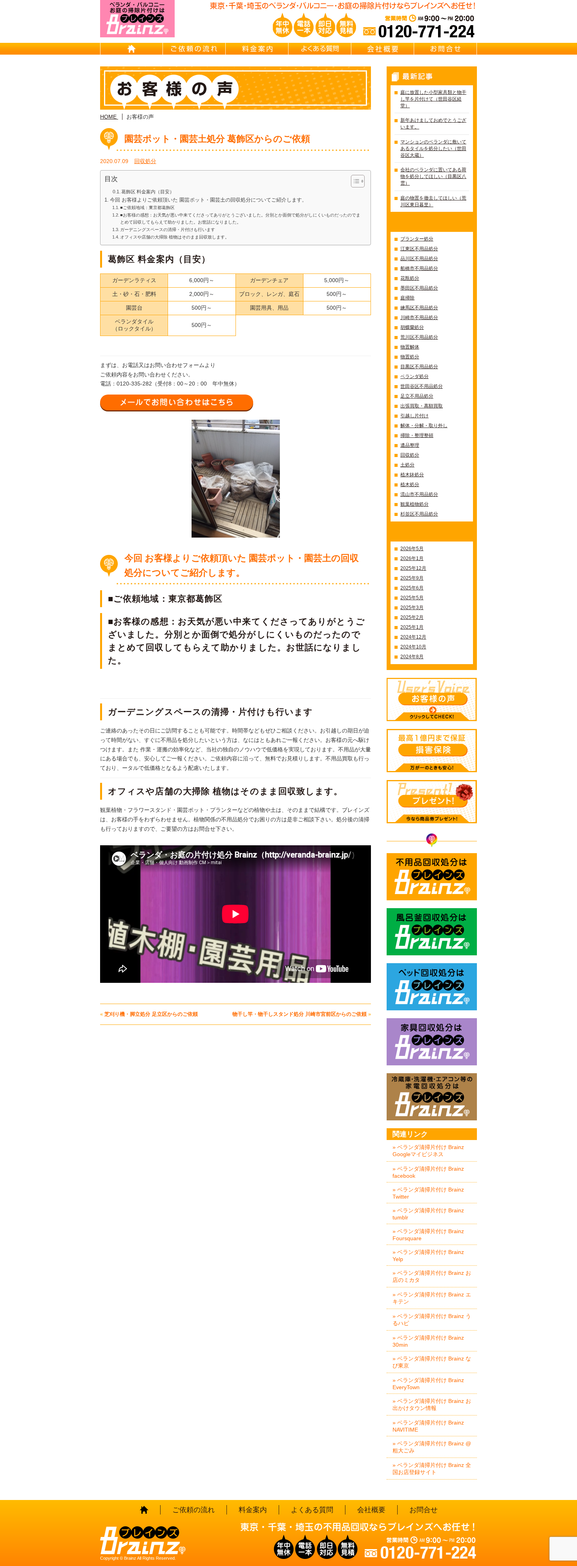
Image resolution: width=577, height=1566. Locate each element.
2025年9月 (412, 578)
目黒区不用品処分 (419, 366)
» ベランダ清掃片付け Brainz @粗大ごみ (432, 1447)
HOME (131, 49)
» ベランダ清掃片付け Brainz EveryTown (428, 1383)
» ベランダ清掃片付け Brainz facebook (428, 1172)
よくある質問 (319, 49)
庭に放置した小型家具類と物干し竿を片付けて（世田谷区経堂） (433, 99)
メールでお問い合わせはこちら (176, 402)
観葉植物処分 (414, 504)
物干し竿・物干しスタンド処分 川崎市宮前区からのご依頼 (299, 1014)
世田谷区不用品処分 (421, 386)
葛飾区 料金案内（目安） (147, 192)
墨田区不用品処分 (419, 288)
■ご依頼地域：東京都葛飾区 (147, 207)
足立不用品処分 (416, 396)
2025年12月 (413, 568)
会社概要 (382, 49)
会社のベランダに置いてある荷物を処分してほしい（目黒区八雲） (433, 176)
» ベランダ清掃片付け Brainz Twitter (428, 1193)
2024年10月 (413, 647)
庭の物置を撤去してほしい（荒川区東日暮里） (433, 201)
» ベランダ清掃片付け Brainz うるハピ (432, 1319)
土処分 (407, 465)
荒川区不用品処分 (419, 337)
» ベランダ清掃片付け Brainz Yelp (428, 1255)
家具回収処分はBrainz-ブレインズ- (432, 1041)
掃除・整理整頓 (416, 435)
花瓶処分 (409, 278)
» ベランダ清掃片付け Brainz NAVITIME (428, 1426)
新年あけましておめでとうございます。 (433, 123)
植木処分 (409, 484)
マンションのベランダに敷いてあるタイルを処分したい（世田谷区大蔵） (433, 148)
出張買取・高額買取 (421, 406)
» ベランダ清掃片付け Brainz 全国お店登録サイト (432, 1468)
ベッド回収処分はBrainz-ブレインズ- (432, 986)
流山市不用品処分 (419, 494)
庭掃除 (407, 298)
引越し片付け (414, 416)
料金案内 (257, 49)
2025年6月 (412, 588)
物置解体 (409, 347)
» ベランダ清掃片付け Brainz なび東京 (432, 1362)
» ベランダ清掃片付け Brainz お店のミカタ (432, 1276)
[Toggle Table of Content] (354, 181)
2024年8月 (412, 656)
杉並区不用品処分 (419, 514)
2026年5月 (412, 548)
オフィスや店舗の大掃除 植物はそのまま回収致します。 (174, 237)
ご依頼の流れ (194, 49)
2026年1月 (412, 558)
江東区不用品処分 (419, 249)
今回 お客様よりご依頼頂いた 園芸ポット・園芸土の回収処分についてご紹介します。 (208, 200)
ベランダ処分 (414, 376)
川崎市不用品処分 (419, 317)
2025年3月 (412, 607)
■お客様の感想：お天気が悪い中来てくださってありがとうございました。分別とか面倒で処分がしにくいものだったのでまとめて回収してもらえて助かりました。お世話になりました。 (240, 218)
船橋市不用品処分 (419, 268)
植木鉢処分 (412, 474)
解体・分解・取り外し (423, 425)
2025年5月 (412, 597)
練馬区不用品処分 (419, 307)
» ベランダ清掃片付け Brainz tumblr (428, 1214)
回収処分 (145, 161)
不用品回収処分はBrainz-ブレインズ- (432, 876)
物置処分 (409, 357)
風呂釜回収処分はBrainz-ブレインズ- (432, 931)
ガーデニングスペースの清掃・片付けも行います (167, 229)
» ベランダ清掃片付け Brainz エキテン (432, 1298)
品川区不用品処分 (419, 258)
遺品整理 (409, 445)
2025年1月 (412, 627)
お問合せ (445, 49)
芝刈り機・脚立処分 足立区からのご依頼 (151, 1014)
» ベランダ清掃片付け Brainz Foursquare (428, 1234)
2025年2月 (412, 617)
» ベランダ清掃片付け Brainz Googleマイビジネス (428, 1150)
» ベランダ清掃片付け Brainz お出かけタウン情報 (432, 1404)
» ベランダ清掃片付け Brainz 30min (428, 1341)
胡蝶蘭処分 (412, 327)
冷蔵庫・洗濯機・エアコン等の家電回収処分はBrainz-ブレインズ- (432, 1096)
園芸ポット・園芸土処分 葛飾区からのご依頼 (217, 139)
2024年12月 (413, 637)
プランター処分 (416, 239)
